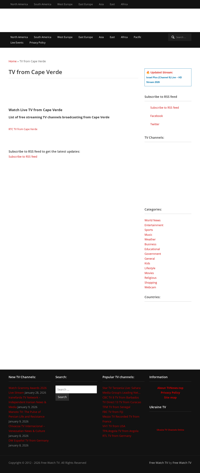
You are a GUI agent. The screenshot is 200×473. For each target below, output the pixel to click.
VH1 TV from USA (113, 426)
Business (150, 244)
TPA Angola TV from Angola (120, 431)
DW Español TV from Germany (29, 440)
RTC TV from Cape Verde (23, 129)
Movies (149, 273)
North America (19, 4)
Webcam (150, 287)
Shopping (151, 282)
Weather (150, 239)
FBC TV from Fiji (112, 412)
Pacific (137, 37)
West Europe (64, 4)
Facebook (156, 116)
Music (148, 234)
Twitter (154, 124)
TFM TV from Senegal (116, 407)
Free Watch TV (158, 463)
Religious (151, 278)
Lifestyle (150, 268)
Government (153, 254)
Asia (101, 4)
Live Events (16, 42)
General (150, 258)
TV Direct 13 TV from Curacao (121, 402)
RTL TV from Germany (116, 436)
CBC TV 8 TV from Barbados (120, 397)
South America (42, 4)
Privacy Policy (37, 42)
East (112, 4)
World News (153, 220)
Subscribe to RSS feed (23, 156)
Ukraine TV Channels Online (170, 430)
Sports (149, 230)
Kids (147, 263)
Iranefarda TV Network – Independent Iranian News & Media (27, 402)
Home (13, 61)
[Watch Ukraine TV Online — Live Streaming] (170, 421)
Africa (124, 4)
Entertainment (154, 225)
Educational (152, 249)
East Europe (86, 4)
